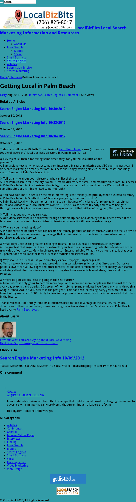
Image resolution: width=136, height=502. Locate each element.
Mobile (18, 50)
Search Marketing (18, 71)
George (11, 391)
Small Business (16, 57)
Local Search (15, 47)
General (12, 432)
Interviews (15, 77)
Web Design (14, 469)
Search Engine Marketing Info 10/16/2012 (32, 136)
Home (11, 40)
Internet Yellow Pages (20, 435)
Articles (12, 64)
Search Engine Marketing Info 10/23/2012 (32, 122)
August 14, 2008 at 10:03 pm (25, 395)
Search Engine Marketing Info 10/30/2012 (32, 109)
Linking (11, 442)
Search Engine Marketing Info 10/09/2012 (42, 358)
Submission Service (19, 67)
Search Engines (16, 61)
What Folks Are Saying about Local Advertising (35, 340)
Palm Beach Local (70, 149)
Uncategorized (16, 462)
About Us (20, 44)
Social (18, 54)
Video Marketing (17, 465)
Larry (3, 95)
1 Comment (70, 95)
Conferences (15, 428)
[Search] (1, 2)
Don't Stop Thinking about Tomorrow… (29, 343)
